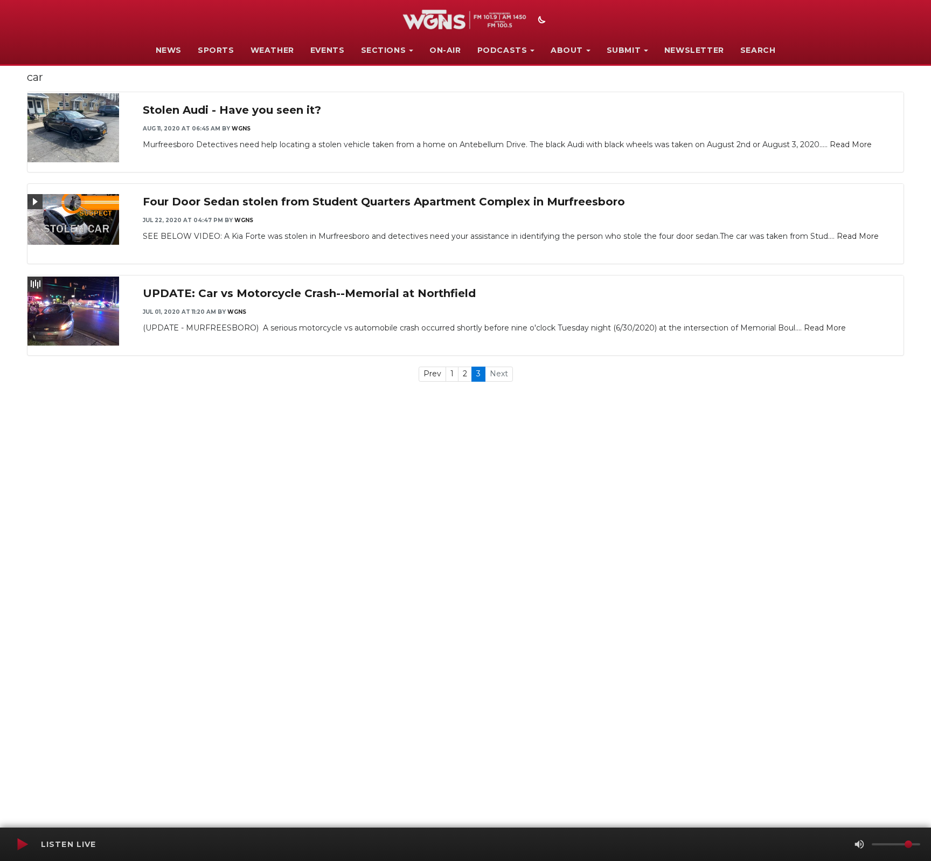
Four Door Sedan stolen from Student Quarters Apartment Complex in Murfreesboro (384, 202)
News (169, 50)
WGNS (241, 128)
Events (327, 50)
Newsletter (694, 50)
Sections (383, 50)
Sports (216, 50)
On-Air (445, 50)
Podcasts (502, 50)
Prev (432, 373)
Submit (624, 50)
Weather (272, 50)
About (567, 50)
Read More (851, 144)
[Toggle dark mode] (540, 21)
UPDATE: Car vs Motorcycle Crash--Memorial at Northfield (309, 293)
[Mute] (859, 844)
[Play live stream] (22, 844)
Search (758, 50)
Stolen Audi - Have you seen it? (232, 110)
